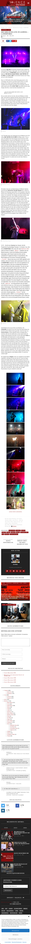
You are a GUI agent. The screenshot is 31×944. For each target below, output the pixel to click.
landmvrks (13, 532)
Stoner (8, 732)
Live (19, 17)
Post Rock (12, 726)
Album (10, 908)
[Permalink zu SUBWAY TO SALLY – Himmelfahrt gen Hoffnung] (4, 768)
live (2, 534)
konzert (8, 532)
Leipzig (18, 532)
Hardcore (3, 532)
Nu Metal (9, 717)
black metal (10, 910)
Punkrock (5, 584)
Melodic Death (10, 714)
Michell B (8, 752)
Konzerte (13, 17)
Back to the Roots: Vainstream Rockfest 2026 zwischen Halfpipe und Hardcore (15, 598)
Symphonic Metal (11, 734)
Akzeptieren (15, 930)
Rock (8, 723)
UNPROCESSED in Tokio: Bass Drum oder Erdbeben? (13, 20)
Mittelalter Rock (13, 725)
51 (24, 845)
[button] (28, 916)
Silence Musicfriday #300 (10, 678)
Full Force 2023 (25, 248)
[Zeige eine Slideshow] (15, 511)
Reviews (6, 701)
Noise (8, 716)
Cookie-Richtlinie (8, 942)
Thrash (8, 735)
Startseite (2, 27)
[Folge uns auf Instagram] (3, 810)
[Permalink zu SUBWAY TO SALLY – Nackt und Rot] (4, 783)
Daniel (4, 35)
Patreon (14, 526)
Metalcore (7, 534)
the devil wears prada (14, 534)
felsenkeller (18, 530)
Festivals (9, 583)
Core (8, 17)
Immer (25, 827)
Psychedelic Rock (14, 728)
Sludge (8, 731)
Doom (8, 707)
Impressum (24, 942)
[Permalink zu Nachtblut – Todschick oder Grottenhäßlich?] (4, 793)
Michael (8, 782)
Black (3, 910)
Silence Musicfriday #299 (10, 680)
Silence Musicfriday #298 (10, 682)
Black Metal (9, 702)
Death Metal (9, 705)
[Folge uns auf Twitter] (3, 806)
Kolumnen (9, 693)
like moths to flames (24, 532)
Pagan (8, 719)
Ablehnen (15, 934)
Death (21, 910)
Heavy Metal (10, 713)
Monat (15, 827)
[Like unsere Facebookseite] (17, 806)
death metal (5, 913)
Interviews (9, 692)
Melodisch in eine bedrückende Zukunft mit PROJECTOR (14, 675)
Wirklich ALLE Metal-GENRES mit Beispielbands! (21, 843)
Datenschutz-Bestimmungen (17, 942)
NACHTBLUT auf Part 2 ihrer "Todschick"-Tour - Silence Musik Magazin (17, 793)
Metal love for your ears (6, 902)
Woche (6, 827)
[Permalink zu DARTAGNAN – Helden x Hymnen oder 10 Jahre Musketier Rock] (4, 753)
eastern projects (12, 530)
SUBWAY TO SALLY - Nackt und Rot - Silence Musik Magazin (16, 768)
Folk (8, 708)
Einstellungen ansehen (15, 939)
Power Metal (10, 720)
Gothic (8, 710)
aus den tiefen (18, 908)
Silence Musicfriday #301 (10, 672)
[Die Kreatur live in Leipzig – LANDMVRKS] (15, 56)
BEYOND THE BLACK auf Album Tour (20, 865)
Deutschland (13, 913)
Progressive (9, 722)
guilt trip (23, 530)
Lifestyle (6, 690)
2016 (3, 908)
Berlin (25, 908)
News (24, 583)
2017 (6, 908)
